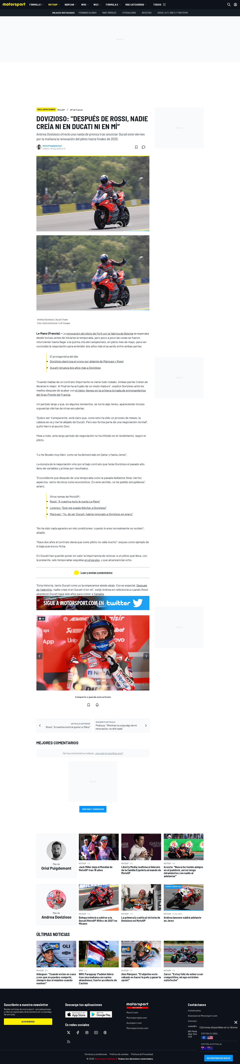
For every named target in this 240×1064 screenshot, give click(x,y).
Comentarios (194, 1010)
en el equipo (92, 560)
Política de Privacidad (142, 1054)
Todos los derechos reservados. (135, 1058)
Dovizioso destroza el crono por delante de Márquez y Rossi (86, 361)
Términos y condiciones (95, 1054)
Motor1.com (132, 1012)
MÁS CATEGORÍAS (134, 4)
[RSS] (68, 1041)
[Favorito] (136, 147)
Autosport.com (134, 1022)
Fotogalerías (129, 12)
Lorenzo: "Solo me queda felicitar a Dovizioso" (78, 508)
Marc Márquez (109, 12)
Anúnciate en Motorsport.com (202, 1015)
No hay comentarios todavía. (93, 753)
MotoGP (52, 4)
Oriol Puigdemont (52, 146)
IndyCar (69, 4)
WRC (83, 4)
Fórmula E (112, 4)
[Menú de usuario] (235, 4)
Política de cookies (119, 1054)
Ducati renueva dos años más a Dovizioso (75, 367)
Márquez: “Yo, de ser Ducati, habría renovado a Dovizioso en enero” (91, 514)
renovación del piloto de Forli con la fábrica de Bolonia (99, 333)
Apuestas (147, 12)
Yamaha (99, 594)
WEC (96, 4)
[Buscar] (229, 4)
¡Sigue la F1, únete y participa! (172, 12)
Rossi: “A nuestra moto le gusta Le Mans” (75, 501)
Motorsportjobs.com (137, 1017)
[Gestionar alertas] (97, 705)
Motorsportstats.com (137, 1028)
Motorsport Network (106, 1058)
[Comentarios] (144, 147)
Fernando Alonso (87, 12)
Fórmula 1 (35, 4)
